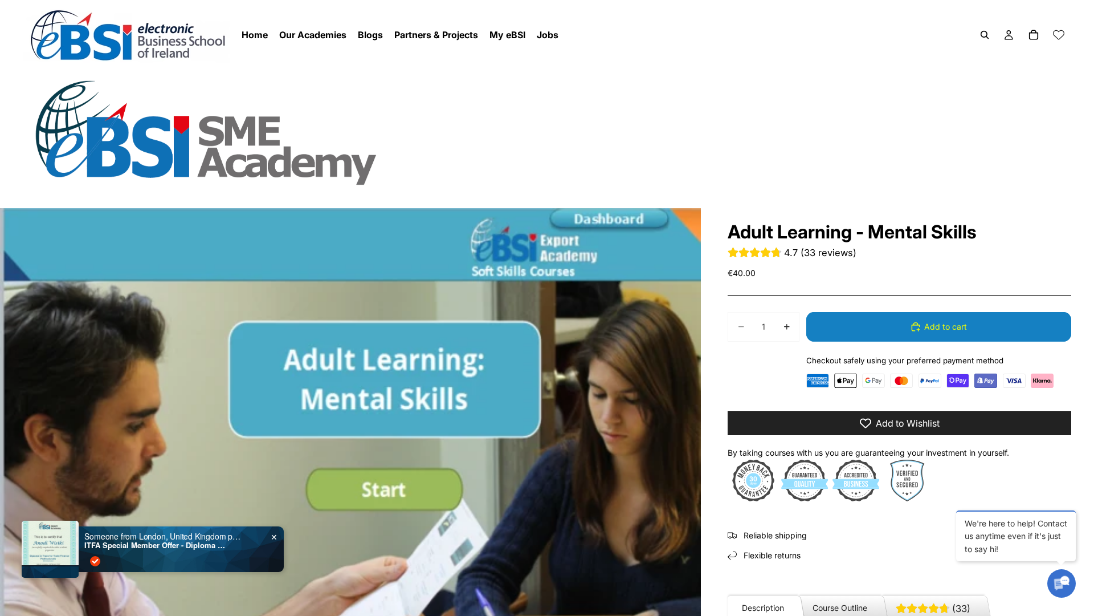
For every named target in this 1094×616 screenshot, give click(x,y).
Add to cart (945, 326)
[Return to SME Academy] (547, 132)
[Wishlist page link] (1058, 34)
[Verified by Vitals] (95, 561)
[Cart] (1033, 34)
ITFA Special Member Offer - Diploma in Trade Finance (155, 545)
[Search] (984, 34)
